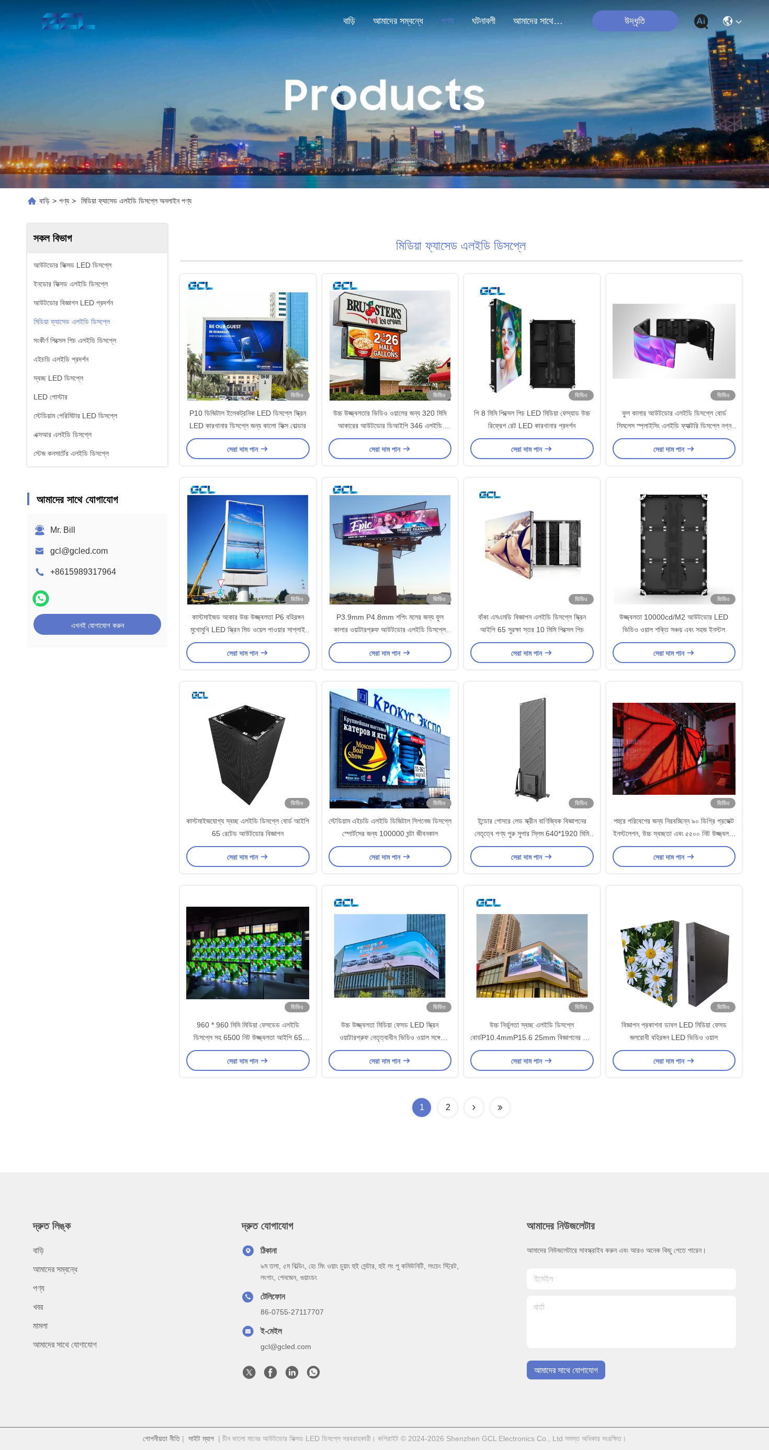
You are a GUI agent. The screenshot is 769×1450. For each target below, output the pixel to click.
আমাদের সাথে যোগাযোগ (538, 21)
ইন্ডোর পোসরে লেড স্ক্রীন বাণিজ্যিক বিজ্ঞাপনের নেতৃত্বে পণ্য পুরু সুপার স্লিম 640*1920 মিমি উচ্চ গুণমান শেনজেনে (531, 833)
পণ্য (447, 21)
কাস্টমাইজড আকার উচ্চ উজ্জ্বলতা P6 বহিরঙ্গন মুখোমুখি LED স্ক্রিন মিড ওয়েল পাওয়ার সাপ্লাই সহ (247, 629)
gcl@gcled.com (79, 550)
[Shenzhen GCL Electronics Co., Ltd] (68, 21)
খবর (38, 1307)
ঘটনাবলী (483, 21)
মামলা (40, 1325)
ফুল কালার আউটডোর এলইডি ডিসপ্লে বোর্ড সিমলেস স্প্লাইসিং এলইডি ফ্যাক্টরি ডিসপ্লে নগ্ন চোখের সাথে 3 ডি (674, 425)
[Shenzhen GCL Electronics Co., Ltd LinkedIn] (292, 1375)
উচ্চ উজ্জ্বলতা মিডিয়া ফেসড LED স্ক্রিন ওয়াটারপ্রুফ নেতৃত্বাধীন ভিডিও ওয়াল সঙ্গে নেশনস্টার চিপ (390, 1037)
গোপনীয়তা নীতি (161, 1438)
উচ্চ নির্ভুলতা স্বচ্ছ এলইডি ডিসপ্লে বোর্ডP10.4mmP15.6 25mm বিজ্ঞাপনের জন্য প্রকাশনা (531, 1037)
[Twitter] (249, 1375)
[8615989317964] (313, 1375)
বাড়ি (349, 21)
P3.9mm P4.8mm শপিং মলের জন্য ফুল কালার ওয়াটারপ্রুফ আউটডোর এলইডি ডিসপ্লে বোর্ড (390, 629)
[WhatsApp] (40, 598)
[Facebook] (270, 1375)
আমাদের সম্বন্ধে (398, 21)
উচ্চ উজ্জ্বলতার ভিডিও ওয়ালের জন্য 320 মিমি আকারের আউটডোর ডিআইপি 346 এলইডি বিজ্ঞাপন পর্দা (389, 425)
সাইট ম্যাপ (201, 1438)
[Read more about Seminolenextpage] (474, 1107)
